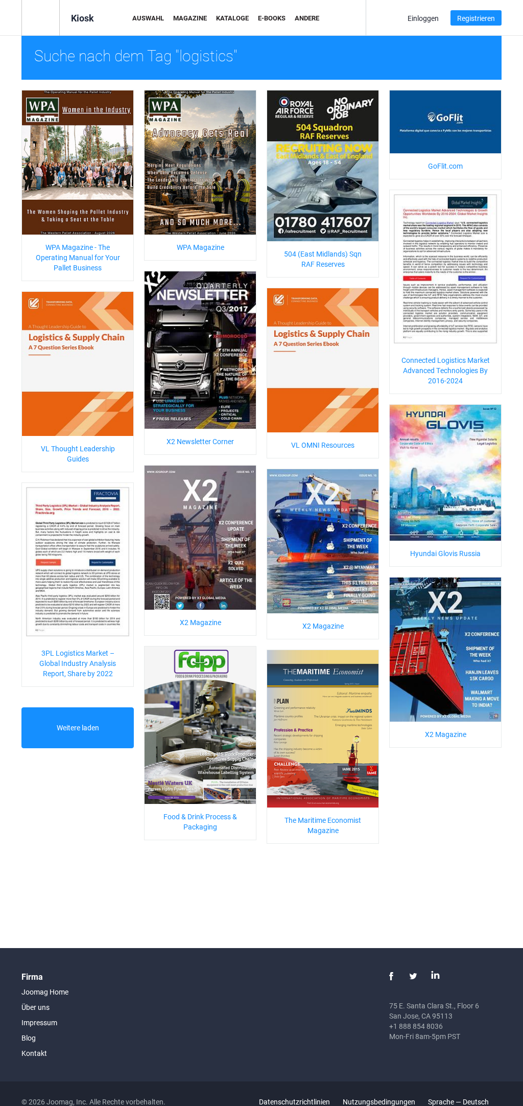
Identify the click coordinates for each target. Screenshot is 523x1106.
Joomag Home (44, 992)
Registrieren (476, 18)
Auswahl (148, 17)
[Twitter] (413, 976)
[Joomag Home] (41, 17)
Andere (307, 17)
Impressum (39, 1022)
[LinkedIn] (435, 976)
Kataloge (232, 17)
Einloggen (423, 18)
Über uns (35, 1007)
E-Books (272, 17)
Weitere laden (78, 727)
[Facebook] (391, 976)
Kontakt (34, 1053)
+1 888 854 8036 (416, 1026)
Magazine (190, 17)
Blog (28, 1038)
